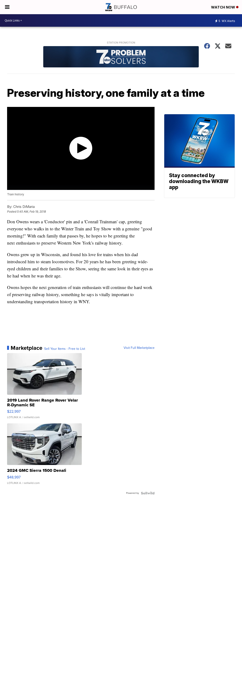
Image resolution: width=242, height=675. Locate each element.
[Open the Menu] (7, 7)
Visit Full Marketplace (139, 348)
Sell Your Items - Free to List (64, 349)
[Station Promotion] (121, 57)
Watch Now (223, 7)
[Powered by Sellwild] (148, 493)
